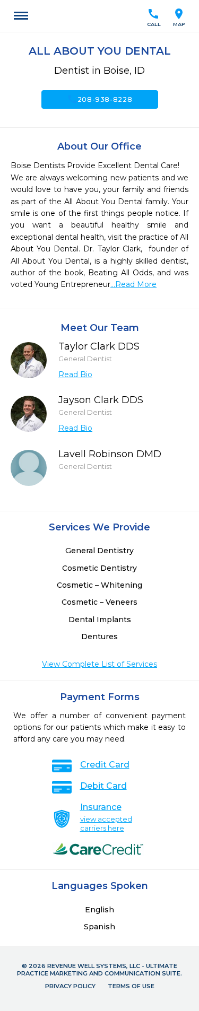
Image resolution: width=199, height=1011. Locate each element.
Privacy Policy (70, 986)
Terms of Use (131, 986)
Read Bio (75, 374)
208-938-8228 (100, 99)
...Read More (133, 284)
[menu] (21, 16)
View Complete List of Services (99, 664)
